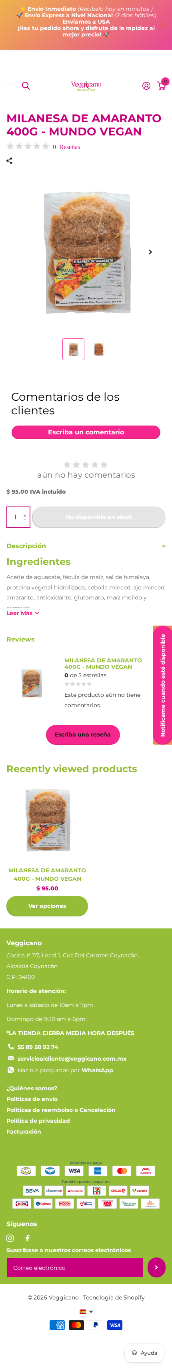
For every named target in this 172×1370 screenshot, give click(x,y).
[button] (27, 510)
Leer (19, 613)
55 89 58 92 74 (38, 1047)
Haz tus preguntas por (65, 1070)
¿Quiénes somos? (31, 1088)
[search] (26, 86)
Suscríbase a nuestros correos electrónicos (68, 1250)
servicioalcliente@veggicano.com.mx (72, 1058)
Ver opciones (47, 906)
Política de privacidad (38, 1120)
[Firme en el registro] (146, 85)
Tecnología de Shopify (114, 1297)
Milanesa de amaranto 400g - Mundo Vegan (47, 874)
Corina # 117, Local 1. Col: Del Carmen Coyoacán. (72, 955)
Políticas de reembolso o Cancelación (61, 1110)
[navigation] (73, 349)
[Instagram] (10, 1238)
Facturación (23, 1131)
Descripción (26, 546)
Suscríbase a (157, 1267)
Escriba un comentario (86, 432)
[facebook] (28, 1238)
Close (163, 25)
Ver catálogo (11, 86)
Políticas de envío (32, 1099)
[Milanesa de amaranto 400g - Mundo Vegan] (47, 820)
